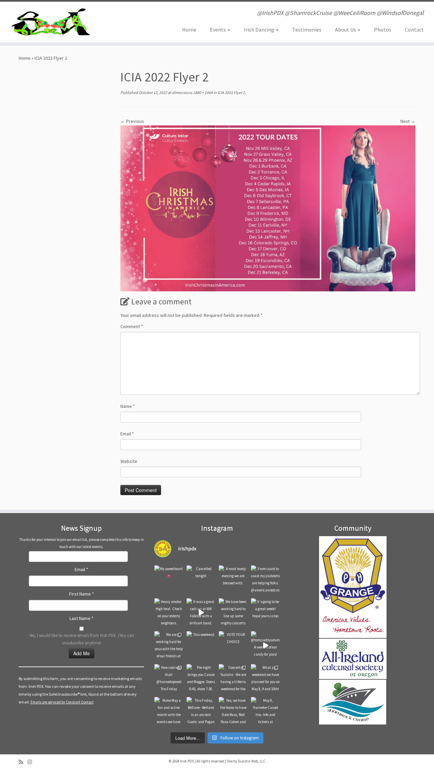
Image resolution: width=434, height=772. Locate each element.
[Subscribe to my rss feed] (23, 762)
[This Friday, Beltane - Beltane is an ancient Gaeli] (200, 711)
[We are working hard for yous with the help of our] (168, 645)
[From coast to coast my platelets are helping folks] (265, 579)
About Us (346, 29)
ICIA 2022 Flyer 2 (231, 92)
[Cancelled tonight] (200, 579)
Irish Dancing (259, 29)
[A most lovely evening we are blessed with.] (233, 579)
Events (218, 29)
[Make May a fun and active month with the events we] (168, 711)
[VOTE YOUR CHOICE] (233, 645)
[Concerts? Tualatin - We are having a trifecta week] (233, 678)
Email (127, 434)
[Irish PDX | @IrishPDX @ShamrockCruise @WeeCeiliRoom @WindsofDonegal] (50, 22)
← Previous (132, 121)
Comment (131, 326)
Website (128, 461)
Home (189, 29)
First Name (81, 594)
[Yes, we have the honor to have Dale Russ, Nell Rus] (233, 711)
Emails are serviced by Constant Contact (62, 702)
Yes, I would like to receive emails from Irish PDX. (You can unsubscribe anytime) (81, 639)
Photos (382, 29)
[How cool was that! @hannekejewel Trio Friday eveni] (168, 678)
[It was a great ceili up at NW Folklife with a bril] (200, 612)
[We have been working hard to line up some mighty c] (233, 612)
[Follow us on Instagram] (31, 762)
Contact (414, 29)
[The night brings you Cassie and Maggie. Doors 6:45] (200, 678)
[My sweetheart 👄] (168, 579)
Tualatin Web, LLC (251, 761)
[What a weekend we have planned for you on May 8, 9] (265, 678)
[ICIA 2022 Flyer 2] (267, 208)
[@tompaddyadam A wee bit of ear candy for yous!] (265, 645)
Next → (407, 121)
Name (127, 406)
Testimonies (306, 29)
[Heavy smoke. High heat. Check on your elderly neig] (168, 612)
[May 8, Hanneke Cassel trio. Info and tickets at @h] (265, 711)
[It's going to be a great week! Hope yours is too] (265, 612)
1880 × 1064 (202, 92)
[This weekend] (200, 645)
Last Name (82, 618)
